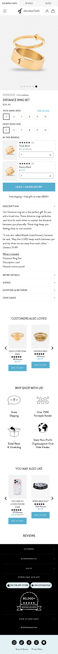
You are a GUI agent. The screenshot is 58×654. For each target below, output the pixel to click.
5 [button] (33, 86)
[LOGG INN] (47, 11)
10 (45, 116)
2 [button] (24, 86)
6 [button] (36, 86)
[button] (16, 95)
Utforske (29, 549)
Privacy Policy (37, 649)
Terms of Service (22, 649)
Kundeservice (29, 559)
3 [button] (27, 86)
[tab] (29, 206)
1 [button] (21, 86)
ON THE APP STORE (19, 585)
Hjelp (29, 568)
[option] (29, 53)
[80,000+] (29, 610)
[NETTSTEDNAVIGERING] (5, 11)
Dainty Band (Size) (12, 124)
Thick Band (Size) (12, 110)
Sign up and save (29, 619)
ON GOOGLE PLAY (42, 585)
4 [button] (30, 86)
